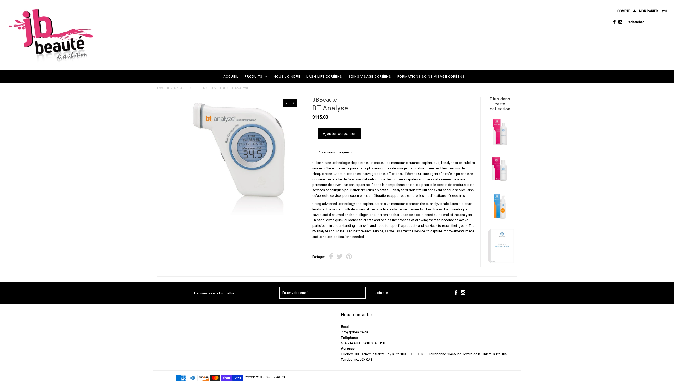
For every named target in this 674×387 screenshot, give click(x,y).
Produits (253, 76)
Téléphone (349, 338)
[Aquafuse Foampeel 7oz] (500, 218)
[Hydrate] (500, 145)
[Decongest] (500, 182)
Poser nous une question (336, 152)
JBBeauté (278, 377)
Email (345, 327)
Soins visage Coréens (369, 76)
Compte (624, 11)
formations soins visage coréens (431, 76)
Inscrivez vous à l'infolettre (214, 293)
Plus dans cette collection (500, 104)
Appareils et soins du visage (200, 88)
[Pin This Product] (349, 257)
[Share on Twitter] (339, 257)
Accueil (231, 76)
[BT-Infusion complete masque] (500, 263)
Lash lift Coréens (324, 76)
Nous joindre (287, 76)
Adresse (348, 348)
